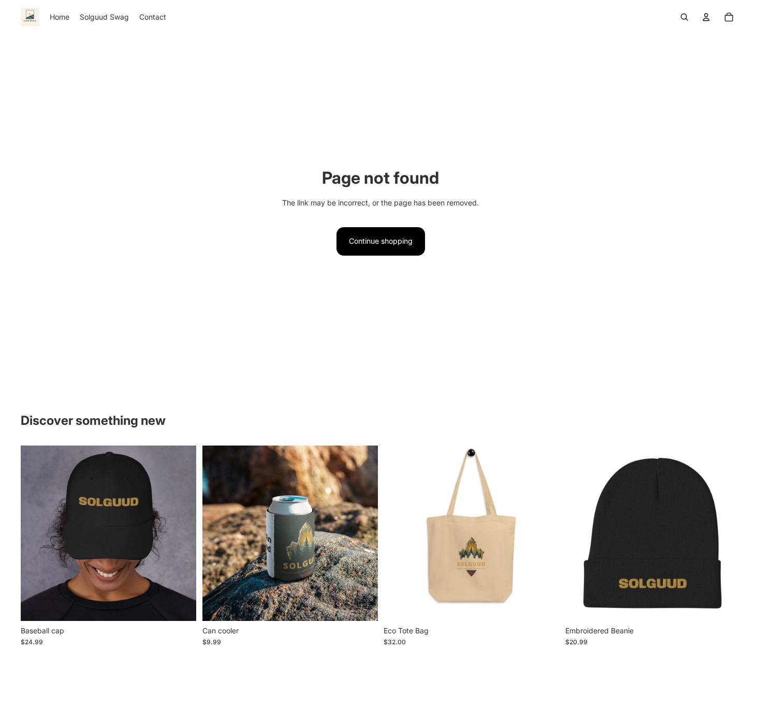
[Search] (684, 17)
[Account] (706, 17)
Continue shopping (381, 240)
